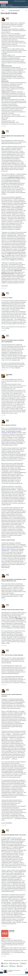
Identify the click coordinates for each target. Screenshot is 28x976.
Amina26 (11, 930)
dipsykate (9, 374)
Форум (3, 5)
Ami (5, 933)
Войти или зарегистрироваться (20, 1)
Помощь (25, 972)
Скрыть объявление (24, 970)
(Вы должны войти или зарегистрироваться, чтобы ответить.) (15, 960)
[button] (4, 963)
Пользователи (9, 5)
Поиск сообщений (4, 7)
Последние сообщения (14, 7)
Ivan (7, 18)
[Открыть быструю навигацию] (26, 10)
